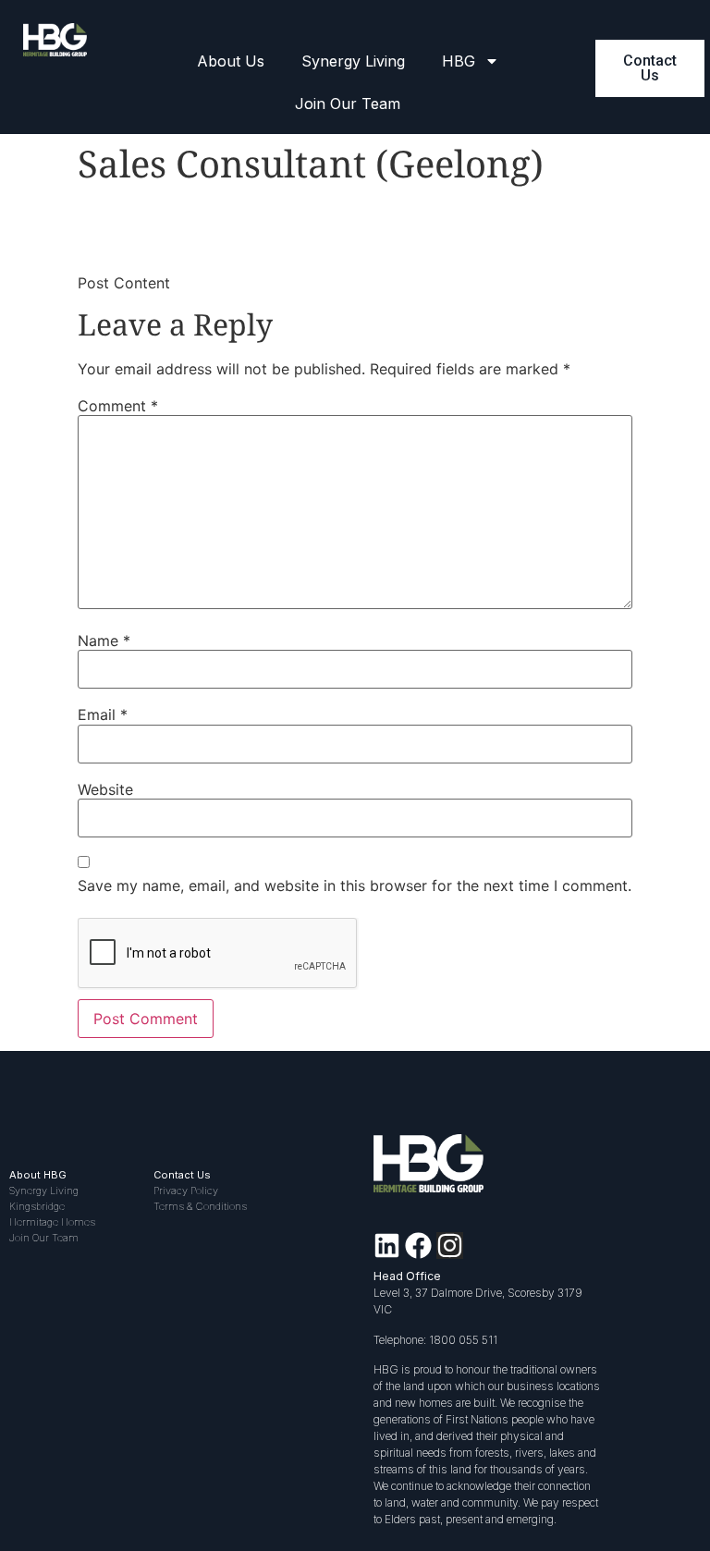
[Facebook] (418, 1245)
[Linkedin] (386, 1245)
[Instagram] (449, 1245)
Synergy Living (353, 61)
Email (103, 714)
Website (105, 789)
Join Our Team (347, 103)
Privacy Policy (185, 1190)
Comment (118, 405)
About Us (230, 61)
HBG (458, 61)
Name (104, 640)
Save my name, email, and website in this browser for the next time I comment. (354, 885)
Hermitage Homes (52, 1221)
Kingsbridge (37, 1206)
